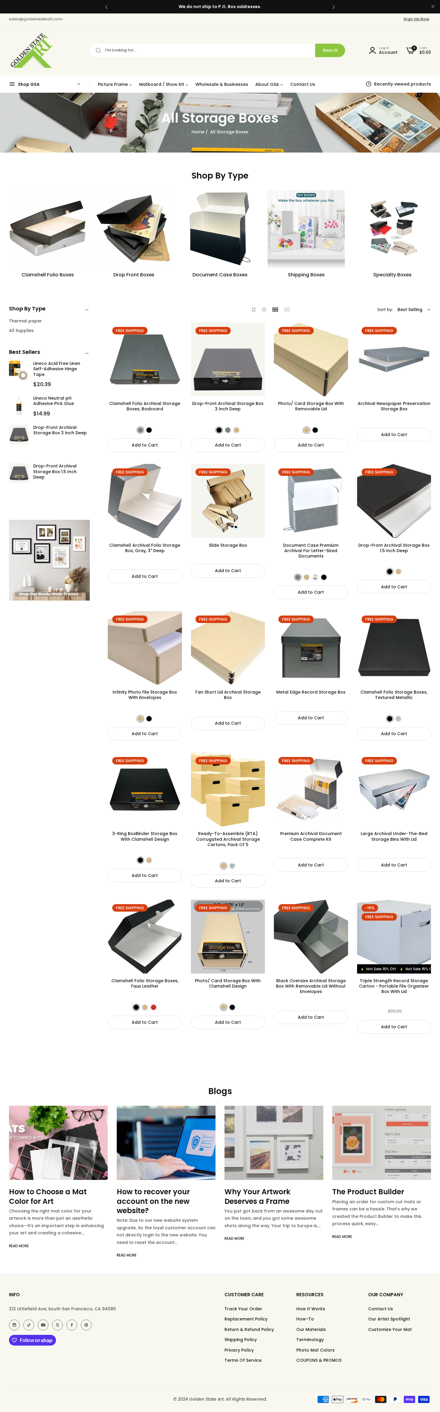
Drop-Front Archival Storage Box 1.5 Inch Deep (55, 471)
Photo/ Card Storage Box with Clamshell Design (228, 983)
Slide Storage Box (228, 545)
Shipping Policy (240, 1340)
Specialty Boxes (392, 275)
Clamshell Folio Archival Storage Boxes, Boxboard (144, 406)
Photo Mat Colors (315, 1350)
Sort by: (385, 310)
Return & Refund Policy (249, 1329)
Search (330, 50)
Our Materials (311, 1329)
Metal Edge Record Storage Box (310, 692)
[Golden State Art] (30, 50)
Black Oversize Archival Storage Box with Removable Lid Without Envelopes (311, 986)
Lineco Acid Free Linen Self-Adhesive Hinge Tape (56, 368)
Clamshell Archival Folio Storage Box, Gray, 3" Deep (144, 548)
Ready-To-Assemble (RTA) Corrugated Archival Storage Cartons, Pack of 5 (228, 839)
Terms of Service (243, 1360)
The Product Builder (260, 1192)
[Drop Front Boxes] (133, 228)
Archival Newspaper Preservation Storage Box (394, 406)
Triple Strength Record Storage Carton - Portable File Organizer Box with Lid (394, 986)
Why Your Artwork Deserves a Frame (150, 1196)
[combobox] (217, 50)
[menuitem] (115, 84)
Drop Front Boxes (133, 275)
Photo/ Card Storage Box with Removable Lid (311, 406)
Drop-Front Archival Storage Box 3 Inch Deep (60, 430)
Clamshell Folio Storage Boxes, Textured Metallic (393, 694)
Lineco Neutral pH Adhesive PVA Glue (53, 400)
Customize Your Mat (390, 1329)
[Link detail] (14, 1325)
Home (198, 132)
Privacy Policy (239, 1350)
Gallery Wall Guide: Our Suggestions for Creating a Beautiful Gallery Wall (381, 1201)
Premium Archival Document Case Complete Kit (311, 836)
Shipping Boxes (306, 275)
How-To (305, 1319)
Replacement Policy (246, 1319)
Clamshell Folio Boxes (48, 275)
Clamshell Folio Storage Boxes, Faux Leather (144, 983)
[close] (433, 7)
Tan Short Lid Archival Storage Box (228, 694)
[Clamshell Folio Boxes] (47, 228)
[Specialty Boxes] (392, 228)
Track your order (243, 1309)
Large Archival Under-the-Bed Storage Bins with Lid (394, 836)
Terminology (310, 1340)
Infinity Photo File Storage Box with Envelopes (145, 694)
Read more (19, 1255)
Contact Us (380, 1309)
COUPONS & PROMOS (319, 1360)
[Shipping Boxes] (306, 228)
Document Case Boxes (220, 275)
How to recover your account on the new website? (45, 1201)
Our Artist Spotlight (389, 1319)
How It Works (310, 1309)
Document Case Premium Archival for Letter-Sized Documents (311, 551)
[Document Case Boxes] (220, 228)
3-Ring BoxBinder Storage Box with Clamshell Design (144, 836)
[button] (106, 6)
